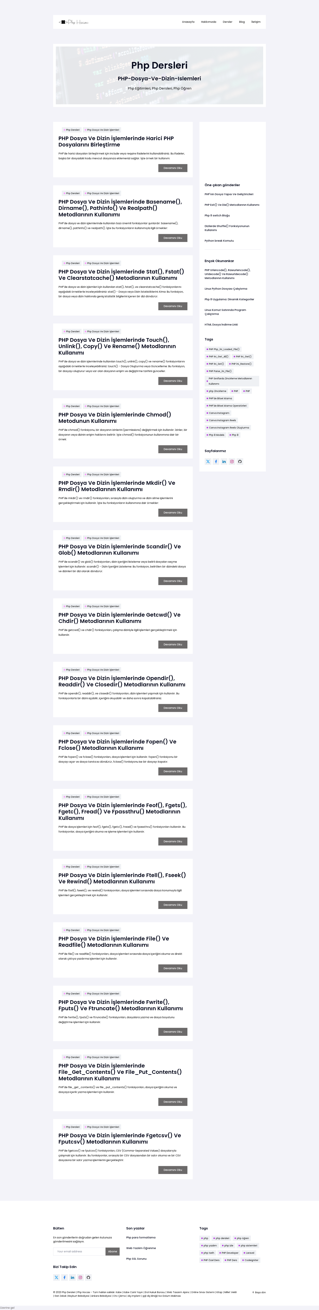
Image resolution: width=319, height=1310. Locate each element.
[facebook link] (216, 461)
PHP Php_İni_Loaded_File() (224, 349)
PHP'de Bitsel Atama (220, 398)
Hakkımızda (208, 22)
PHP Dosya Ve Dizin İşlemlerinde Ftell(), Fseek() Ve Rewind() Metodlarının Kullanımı (122, 878)
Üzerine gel (7, 1308)
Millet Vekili (230, 1292)
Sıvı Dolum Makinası (169, 1296)
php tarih (209, 1253)
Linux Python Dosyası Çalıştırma (226, 289)
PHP (236, 391)
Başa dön (260, 1292)
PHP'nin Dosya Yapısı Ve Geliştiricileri (229, 194)
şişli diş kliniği (150, 1296)
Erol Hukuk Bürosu (155, 1292)
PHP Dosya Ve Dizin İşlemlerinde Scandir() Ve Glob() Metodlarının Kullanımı (119, 550)
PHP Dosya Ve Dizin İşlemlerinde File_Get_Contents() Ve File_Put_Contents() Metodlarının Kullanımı (120, 1072)
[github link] (240, 461)
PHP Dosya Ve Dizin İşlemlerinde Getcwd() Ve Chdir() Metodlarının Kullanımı (119, 618)
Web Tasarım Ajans (178, 1292)
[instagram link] (232, 461)
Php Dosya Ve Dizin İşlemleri (103, 130)
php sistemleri (249, 1245)
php (206, 1238)
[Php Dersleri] (73, 22)
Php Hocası (84, 1292)
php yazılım (210, 1245)
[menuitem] (188, 22)
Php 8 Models (216, 435)
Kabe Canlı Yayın (134, 1292)
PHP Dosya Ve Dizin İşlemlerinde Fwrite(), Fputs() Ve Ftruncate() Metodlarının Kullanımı (120, 1005)
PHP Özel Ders (211, 1260)
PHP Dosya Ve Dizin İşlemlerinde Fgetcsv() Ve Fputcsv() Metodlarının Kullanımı (119, 1138)
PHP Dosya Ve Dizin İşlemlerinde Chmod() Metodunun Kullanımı (114, 418)
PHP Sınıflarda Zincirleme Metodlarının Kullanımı (230, 381)
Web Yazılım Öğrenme (141, 1248)
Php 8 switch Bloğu (217, 215)
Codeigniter (251, 1260)
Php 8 (235, 435)
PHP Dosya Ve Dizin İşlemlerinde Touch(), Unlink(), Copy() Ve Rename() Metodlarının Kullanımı (117, 346)
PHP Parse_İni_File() (220, 371)
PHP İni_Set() (216, 364)
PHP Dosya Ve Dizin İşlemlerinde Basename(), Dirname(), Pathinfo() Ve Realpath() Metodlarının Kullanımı (120, 208)
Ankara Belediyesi (101, 1296)
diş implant (134, 1296)
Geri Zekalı (60, 1296)
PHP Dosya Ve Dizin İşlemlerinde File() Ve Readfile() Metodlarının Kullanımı (113, 942)
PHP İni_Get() (244, 356)
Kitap (219, 1292)
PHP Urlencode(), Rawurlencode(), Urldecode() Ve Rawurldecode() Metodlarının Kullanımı (228, 274)
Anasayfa (188, 22)
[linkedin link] (224, 461)
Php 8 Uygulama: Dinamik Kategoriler (229, 299)
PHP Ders (232, 1260)
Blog (242, 22)
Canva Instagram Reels (222, 420)
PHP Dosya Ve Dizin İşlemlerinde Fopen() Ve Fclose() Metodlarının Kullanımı (117, 745)
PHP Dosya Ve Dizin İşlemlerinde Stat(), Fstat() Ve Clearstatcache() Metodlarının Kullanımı (121, 275)
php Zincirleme (217, 391)
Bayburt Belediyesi (78, 1296)
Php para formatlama (141, 1237)
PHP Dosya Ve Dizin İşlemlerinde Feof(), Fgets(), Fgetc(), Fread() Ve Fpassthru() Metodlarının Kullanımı (122, 811)
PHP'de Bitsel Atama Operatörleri (228, 405)
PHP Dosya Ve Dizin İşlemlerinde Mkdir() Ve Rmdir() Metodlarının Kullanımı (116, 486)
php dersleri (222, 1238)
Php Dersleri (73, 130)
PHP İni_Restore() (242, 364)
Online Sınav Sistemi (202, 1292)
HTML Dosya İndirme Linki (221, 325)
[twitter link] (208, 461)
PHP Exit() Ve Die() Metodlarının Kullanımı (232, 205)
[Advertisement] (233, 150)
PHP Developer (230, 1253)
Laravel (250, 1253)
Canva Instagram (219, 413)
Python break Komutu (219, 241)
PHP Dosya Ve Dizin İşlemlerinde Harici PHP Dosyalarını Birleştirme (116, 141)
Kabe (119, 1292)
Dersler (227, 22)
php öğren (243, 1238)
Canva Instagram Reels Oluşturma (229, 427)
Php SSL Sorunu (136, 1259)
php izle (228, 1245)
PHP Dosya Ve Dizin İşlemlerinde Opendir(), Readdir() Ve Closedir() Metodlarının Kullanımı (121, 681)
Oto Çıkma (119, 1296)
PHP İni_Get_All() (218, 356)
